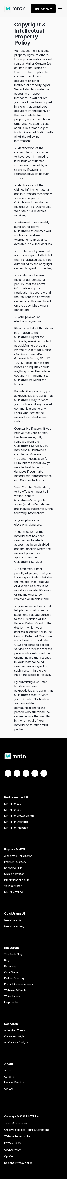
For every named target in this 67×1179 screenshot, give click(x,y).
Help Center (11, 1002)
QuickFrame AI (12, 920)
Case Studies (12, 972)
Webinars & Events (15, 990)
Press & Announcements (18, 984)
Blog (7, 960)
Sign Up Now (43, 8)
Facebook (8, 773)
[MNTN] (15, 7)
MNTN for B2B (12, 809)
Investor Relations (14, 1082)
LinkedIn (26, 773)
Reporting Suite (13, 867)
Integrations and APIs (16, 879)
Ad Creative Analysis (16, 1042)
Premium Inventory (15, 861)
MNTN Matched (13, 891)
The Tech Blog (13, 954)
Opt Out (8, 1156)
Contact (8, 1088)
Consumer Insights (15, 1036)
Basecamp (10, 966)
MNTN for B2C (12, 803)
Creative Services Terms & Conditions (26, 1129)
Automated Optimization (18, 855)
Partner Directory (14, 978)
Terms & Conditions (15, 1123)
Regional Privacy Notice (18, 1162)
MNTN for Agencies (16, 827)
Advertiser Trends (15, 1030)
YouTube (44, 773)
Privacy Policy (12, 1142)
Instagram (35, 773)
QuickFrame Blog (14, 926)
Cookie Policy (12, 1149)
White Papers (12, 996)
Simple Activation (14, 873)
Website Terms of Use (17, 1136)
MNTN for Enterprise (16, 821)
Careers (9, 1076)
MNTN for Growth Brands (19, 815)
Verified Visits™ (13, 885)
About (7, 1070)
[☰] (60, 8)
